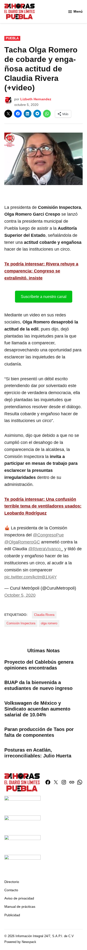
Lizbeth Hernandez (35, 99)
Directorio (11, 882)
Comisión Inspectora (21, 623)
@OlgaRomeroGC (22, 542)
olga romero (49, 623)
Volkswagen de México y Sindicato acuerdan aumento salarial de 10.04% (37, 708)
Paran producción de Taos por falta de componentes (39, 732)
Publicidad (12, 915)
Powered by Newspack (20, 942)
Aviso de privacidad (19, 898)
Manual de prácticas (19, 906)
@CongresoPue (48, 535)
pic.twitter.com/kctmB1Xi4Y (30, 577)
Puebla (12, 38)
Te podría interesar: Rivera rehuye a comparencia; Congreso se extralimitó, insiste (41, 271)
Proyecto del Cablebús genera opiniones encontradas (38, 664)
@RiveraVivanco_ (45, 548)
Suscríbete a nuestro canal (43, 297)
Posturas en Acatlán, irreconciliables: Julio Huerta (37, 752)
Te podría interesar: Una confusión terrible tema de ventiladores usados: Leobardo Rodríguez (42, 506)
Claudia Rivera (44, 615)
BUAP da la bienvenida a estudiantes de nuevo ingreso (38, 685)
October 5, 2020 (20, 595)
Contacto (11, 890)
